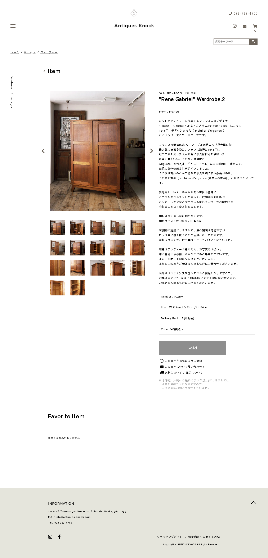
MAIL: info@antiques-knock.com (69, 517)
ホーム (14, 52)
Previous (44, 150)
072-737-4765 (245, 13)
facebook (11, 82)
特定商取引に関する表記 (204, 537)
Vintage (30, 52)
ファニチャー (49, 52)
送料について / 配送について (184, 372)
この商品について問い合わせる (185, 366)
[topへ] (253, 503)
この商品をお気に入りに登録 (183, 361)
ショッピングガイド (170, 537)
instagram (11, 103)
